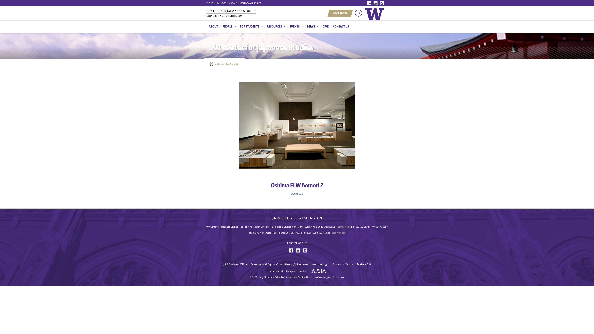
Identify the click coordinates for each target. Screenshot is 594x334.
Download (297, 193)
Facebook (370, 3)
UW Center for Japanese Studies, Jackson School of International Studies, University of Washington (237, 13)
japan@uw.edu (338, 232)
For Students (249, 26)
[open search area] (358, 13)
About (213, 26)
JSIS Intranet (300, 264)
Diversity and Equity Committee (270, 264)
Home (211, 64)
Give (326, 26)
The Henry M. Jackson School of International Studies (234, 3)
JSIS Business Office (235, 264)
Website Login (320, 264)
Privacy (337, 264)
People (227, 26)
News (311, 26)
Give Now (340, 13)
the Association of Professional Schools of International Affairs (318, 271)
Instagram (382, 3)
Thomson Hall (343, 226)
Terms (349, 264)
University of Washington (375, 16)
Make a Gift (364, 264)
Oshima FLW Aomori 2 (227, 64)
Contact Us (341, 26)
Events (295, 26)
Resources (274, 26)
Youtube (376, 3)
